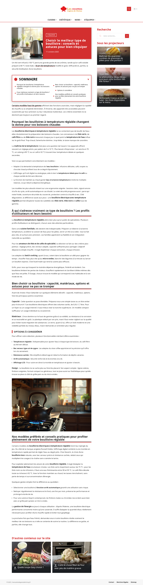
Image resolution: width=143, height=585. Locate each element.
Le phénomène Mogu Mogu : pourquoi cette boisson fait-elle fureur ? (113, 79)
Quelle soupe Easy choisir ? (31, 567)
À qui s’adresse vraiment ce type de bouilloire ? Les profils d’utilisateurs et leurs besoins (33, 93)
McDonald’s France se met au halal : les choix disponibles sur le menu (113, 100)
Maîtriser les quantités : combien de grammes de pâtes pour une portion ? (111, 58)
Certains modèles (19, 105)
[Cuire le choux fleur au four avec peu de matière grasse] (71, 557)
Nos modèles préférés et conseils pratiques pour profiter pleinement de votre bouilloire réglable (70, 96)
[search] (129, 9)
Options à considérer (64, 90)
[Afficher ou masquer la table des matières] (63, 79)
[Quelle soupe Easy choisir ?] (31, 557)
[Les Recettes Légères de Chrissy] (71, 9)
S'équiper (51, 35)
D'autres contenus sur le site (31, 538)
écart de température (45, 66)
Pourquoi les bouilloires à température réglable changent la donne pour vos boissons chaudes (33, 86)
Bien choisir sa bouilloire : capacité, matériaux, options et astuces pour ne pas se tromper (71, 85)
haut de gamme (34, 105)
